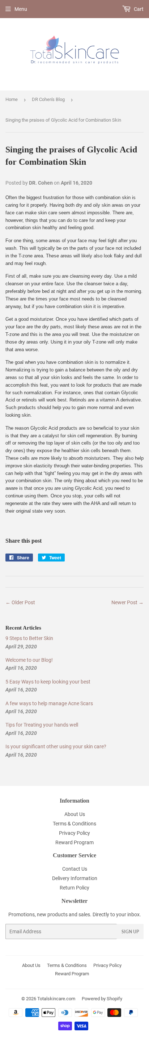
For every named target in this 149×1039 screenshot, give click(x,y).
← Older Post (20, 602)
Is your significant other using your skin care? (55, 746)
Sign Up (130, 931)
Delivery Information (74, 878)
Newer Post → (127, 602)
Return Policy (74, 888)
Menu (20, 9)
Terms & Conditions (74, 823)
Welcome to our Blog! (29, 660)
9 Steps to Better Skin (29, 638)
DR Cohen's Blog (48, 99)
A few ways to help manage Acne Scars (49, 703)
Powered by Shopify (102, 998)
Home (11, 99)
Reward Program (74, 842)
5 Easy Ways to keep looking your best (47, 682)
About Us (74, 814)
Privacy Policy (74, 833)
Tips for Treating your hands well (41, 725)
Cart (138, 9)
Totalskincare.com (56, 998)
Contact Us (74, 869)
